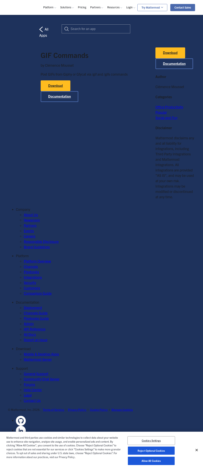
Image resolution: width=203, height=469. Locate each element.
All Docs (30, 334)
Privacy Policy (77, 409)
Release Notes (124, 101)
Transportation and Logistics (87, 106)
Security (55, 62)
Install (117, 140)
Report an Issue (35, 339)
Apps (136, 40)
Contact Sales (182, 7)
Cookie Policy (99, 409)
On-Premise (58, 113)
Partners (30, 225)
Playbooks (56, 40)
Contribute (121, 124)
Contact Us (32, 400)
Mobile (54, 51)
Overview (56, 29)
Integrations (33, 277)
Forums (29, 384)
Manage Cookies (122, 409)
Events (118, 45)
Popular (161, 112)
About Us (31, 214)
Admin (118, 85)
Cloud (53, 119)
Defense (72, 79)
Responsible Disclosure (41, 241)
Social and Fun (166, 117)
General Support (36, 373)
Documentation (174, 63)
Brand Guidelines (37, 247)
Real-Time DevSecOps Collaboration (93, 51)
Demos (118, 40)
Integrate (120, 135)
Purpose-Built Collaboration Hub (90, 56)
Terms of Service (54, 409)
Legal (28, 395)
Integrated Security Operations (168, 31)
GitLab (54, 95)
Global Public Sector (81, 90)
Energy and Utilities (80, 101)
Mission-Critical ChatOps (84, 45)
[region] (101, 450)
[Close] (196, 450)
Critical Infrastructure (82, 74)
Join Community (125, 119)
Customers (121, 51)
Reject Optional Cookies (151, 450)
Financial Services (79, 95)
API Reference (124, 95)
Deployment (33, 307)
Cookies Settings (151, 440)
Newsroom (32, 220)
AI (50, 56)
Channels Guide (125, 74)
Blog (116, 35)
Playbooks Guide (125, 79)
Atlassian (56, 90)
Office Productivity (169, 107)
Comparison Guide (38, 293)
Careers (29, 236)
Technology (74, 85)
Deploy (118, 129)
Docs (117, 90)
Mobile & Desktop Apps (41, 354)
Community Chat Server (41, 379)
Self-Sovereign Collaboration (87, 40)
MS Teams (57, 85)
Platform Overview (37, 261)
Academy (120, 69)
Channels (56, 35)
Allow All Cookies (151, 460)
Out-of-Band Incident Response (169, 37)
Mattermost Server (38, 359)
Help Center (33, 389)
